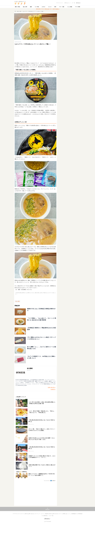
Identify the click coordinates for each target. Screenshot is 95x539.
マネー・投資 (61, 6)
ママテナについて (17, 513)
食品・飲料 (25, 6)
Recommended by (47, 480)
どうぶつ (49, 6)
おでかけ (43, 6)
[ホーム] (15, 11)
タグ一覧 (51, 515)
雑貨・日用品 (17, 6)
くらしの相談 (69, 6)
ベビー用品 (37, 6)
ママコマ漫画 (77, 6)
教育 (55, 6)
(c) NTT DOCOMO (47, 521)
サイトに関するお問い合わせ (27, 513)
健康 (31, 6)
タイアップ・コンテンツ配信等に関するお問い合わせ (46, 513)
